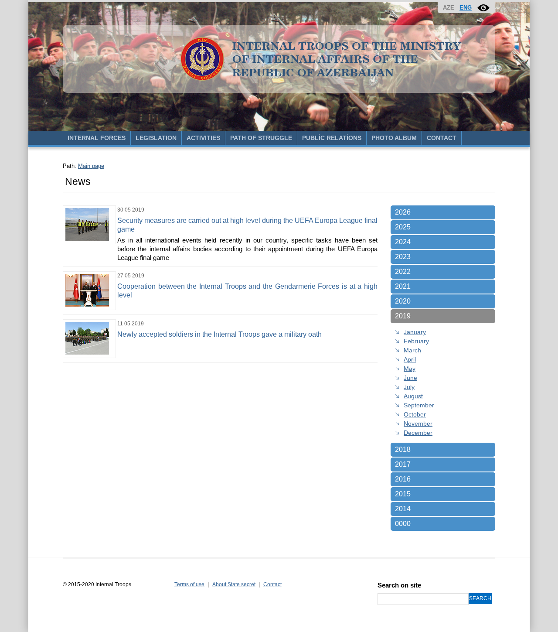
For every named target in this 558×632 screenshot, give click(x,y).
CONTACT (441, 137)
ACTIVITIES (203, 137)
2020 (403, 301)
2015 (403, 494)
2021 (403, 286)
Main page (91, 166)
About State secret (233, 584)
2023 (403, 256)
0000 (403, 523)
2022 (403, 271)
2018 (403, 449)
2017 (403, 464)
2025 (403, 227)
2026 (403, 212)
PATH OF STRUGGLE (261, 137)
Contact (272, 584)
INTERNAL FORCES (97, 137)
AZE (448, 7)
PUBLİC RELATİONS (331, 137)
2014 (403, 508)
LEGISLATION (156, 137)
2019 (403, 316)
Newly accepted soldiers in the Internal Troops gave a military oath (219, 334)
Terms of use (189, 584)
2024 (403, 242)
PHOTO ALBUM (394, 137)
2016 (403, 479)
